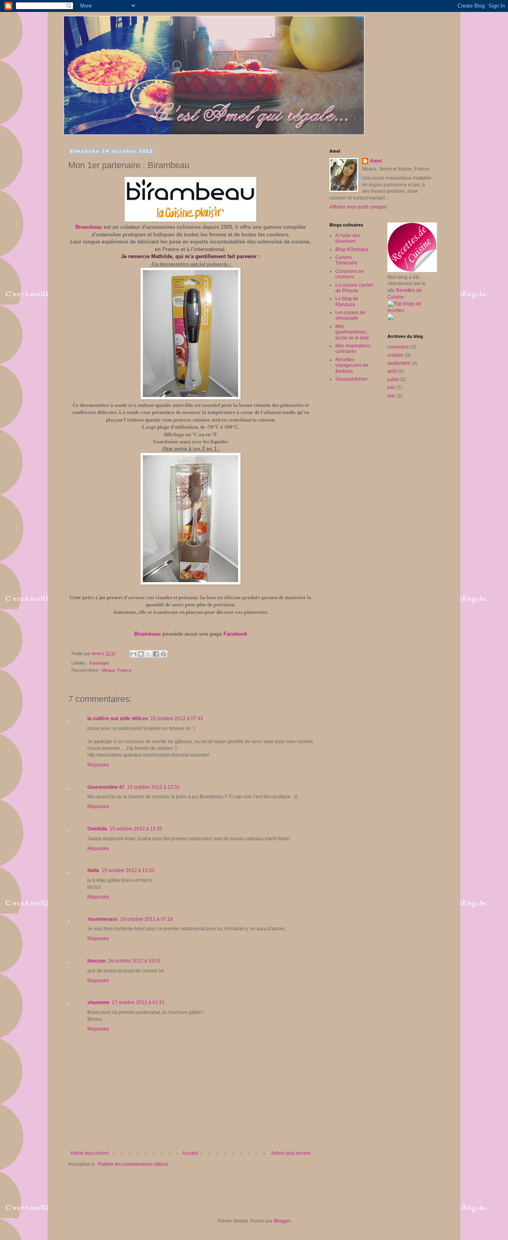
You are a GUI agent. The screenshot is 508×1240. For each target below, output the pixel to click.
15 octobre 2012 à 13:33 (128, 870)
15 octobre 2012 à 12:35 (136, 829)
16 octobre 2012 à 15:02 (134, 961)
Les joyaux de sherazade (350, 315)
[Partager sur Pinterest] (163, 654)
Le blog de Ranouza (346, 301)
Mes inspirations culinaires (353, 348)
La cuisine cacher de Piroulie (354, 287)
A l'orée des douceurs (347, 238)
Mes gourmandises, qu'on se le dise (352, 332)
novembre (398, 347)
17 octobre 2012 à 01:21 (138, 1002)
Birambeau (88, 227)
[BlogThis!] (141, 654)
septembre (398, 363)
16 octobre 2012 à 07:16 (146, 919)
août (392, 371)
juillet (393, 379)
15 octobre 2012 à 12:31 (153, 787)
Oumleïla (97, 829)
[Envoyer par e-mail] (133, 654)
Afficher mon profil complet (358, 207)
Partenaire (99, 663)
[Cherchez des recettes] (410, 310)
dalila (93, 870)
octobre (395, 355)
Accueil (190, 1153)
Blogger (282, 1221)
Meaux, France (116, 670)
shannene (98, 1002)
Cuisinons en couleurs (349, 274)
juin (391, 387)
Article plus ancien (291, 1153)
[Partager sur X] (148, 654)
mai (391, 396)
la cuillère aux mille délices (117, 718)
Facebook (235, 634)
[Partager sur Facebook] (156, 654)
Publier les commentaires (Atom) (133, 1164)
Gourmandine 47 (106, 787)
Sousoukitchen (351, 379)
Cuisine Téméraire (346, 260)
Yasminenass (102, 919)
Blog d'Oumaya (351, 249)
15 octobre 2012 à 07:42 (176, 718)
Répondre (98, 765)
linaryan (96, 961)
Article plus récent (89, 1153)
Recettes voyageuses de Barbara (351, 365)
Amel (376, 161)
